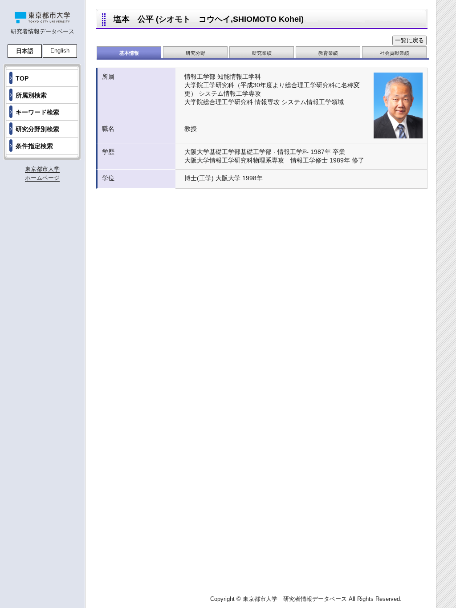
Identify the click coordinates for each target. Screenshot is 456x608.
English (59, 50)
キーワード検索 (37, 112)
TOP (22, 78)
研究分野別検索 (37, 129)
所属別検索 (31, 95)
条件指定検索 (34, 146)
